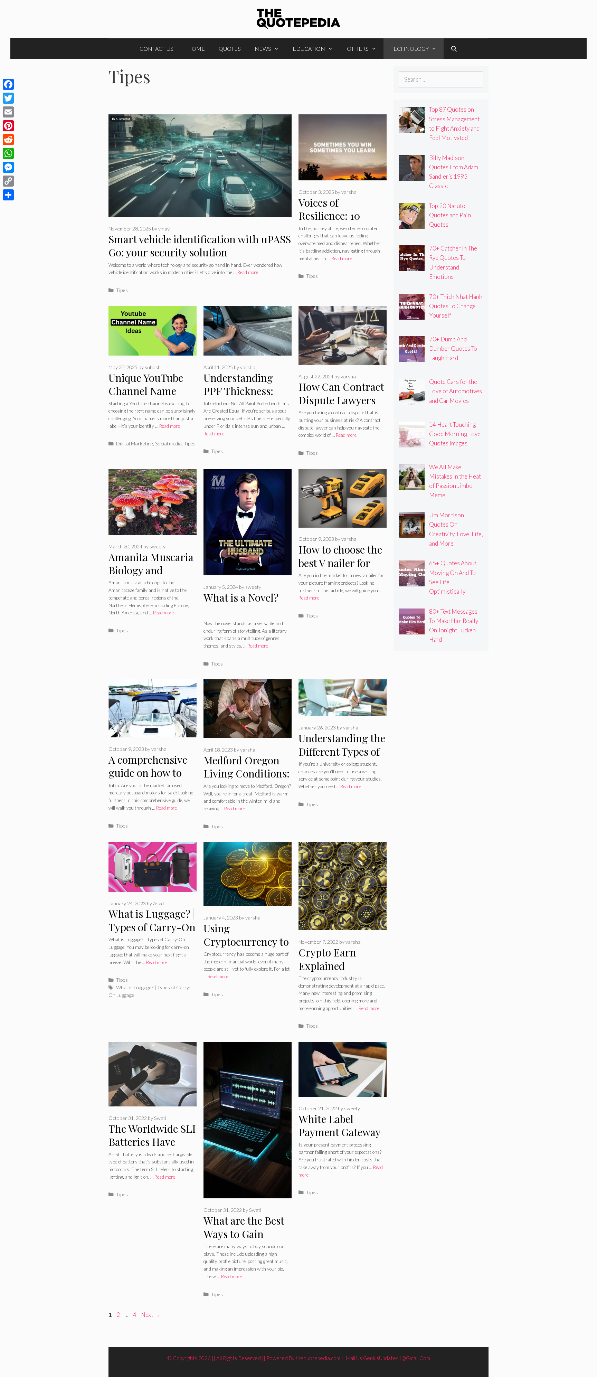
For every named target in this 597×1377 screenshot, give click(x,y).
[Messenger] (8, 167)
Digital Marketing (134, 443)
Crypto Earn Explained (327, 959)
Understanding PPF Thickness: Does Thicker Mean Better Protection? (247, 398)
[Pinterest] (8, 126)
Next (150, 1314)
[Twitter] (8, 98)
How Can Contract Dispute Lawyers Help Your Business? (341, 407)
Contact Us (156, 48)
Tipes (122, 290)
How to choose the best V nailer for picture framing (340, 563)
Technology (409, 48)
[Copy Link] (8, 181)
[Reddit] (8, 140)
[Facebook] (8, 84)
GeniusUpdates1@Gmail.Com (396, 1358)
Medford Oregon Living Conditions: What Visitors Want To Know (246, 780)
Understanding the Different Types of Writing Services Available (341, 758)
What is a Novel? (240, 597)
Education (309, 48)
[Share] (8, 195)
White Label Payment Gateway (339, 1125)
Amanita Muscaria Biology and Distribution (150, 570)
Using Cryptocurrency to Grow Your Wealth (246, 941)
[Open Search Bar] (454, 48)
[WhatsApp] (8, 153)
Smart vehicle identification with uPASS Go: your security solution (199, 246)
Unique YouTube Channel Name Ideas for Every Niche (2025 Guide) (150, 398)
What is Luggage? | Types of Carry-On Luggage (152, 927)
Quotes (230, 48)
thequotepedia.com (317, 1358)
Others (358, 48)
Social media (168, 443)
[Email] (8, 112)
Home (196, 48)
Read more (247, 272)
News (263, 48)
